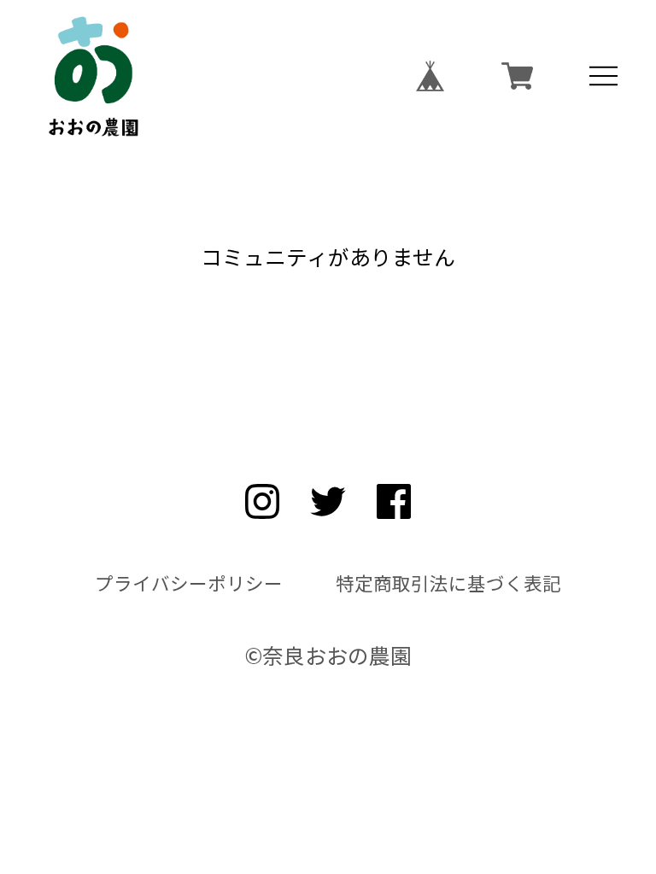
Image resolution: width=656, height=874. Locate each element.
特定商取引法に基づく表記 (448, 583)
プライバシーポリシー (189, 583)
